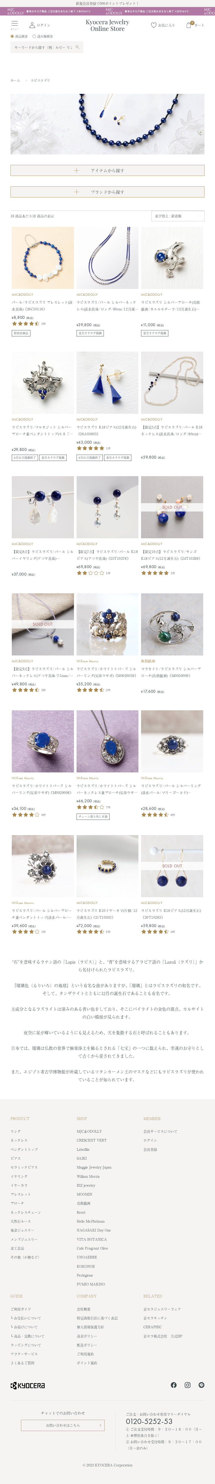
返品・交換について (29, 1336)
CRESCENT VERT (92, 1140)
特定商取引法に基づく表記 (97, 1317)
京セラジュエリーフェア (162, 1308)
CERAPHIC (152, 1326)
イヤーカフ (19, 1185)
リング (15, 1131)
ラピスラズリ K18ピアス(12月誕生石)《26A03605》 (106, 430)
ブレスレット (20, 1194)
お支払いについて (27, 1317)
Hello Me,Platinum (91, 1221)
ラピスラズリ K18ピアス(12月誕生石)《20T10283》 (171, 914)
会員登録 (150, 1149)
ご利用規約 (85, 1353)
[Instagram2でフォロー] (188, 1386)
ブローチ (17, 1203)
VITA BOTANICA (92, 1239)
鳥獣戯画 (148, 661)
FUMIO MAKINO (91, 1284)
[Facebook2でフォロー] (174, 1386)
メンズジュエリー (24, 1239)
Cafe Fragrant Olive (92, 1248)
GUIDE (16, 1296)
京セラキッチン (155, 1317)
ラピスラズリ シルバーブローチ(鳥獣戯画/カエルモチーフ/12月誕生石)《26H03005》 (170, 306)
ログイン (150, 1140)
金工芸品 (17, 1248)
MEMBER (152, 1118)
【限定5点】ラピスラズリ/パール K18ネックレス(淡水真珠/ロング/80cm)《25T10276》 (171, 430)
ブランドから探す (107, 192)
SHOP (82, 1118)
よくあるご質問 (22, 1362)
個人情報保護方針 (90, 1326)
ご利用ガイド (20, 1308)
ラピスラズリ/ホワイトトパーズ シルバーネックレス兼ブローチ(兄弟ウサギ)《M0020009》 (106, 789)
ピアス (15, 1158)
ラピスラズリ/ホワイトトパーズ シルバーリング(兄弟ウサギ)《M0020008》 (42, 789)
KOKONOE (86, 1266)
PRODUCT (20, 1118)
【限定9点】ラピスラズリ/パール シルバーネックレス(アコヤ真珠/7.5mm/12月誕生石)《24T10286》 (43, 672)
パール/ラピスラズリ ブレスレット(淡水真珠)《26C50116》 (42, 305)
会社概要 (83, 1308)
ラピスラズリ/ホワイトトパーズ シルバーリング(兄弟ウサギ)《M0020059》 (107, 672)
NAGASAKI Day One (94, 1230)
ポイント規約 (87, 1362)
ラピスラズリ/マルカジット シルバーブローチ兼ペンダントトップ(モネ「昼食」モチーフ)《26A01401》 (42, 430)
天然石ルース (20, 1221)
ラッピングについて (25, 1344)
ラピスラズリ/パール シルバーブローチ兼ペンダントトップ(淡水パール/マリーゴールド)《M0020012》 (42, 914)
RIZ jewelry (86, 1185)
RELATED (152, 1296)
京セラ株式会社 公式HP (162, 1336)
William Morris (88, 661)
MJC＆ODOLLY (89, 1131)
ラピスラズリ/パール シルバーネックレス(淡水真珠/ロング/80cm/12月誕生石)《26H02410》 (107, 306)
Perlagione (85, 1275)
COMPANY (87, 1296)
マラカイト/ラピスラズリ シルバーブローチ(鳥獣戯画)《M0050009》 (171, 672)
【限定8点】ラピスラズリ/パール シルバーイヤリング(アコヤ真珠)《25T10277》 (43, 555)
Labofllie (83, 1149)
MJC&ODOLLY (22, 295)
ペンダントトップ (24, 1149)
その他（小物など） (25, 1257)
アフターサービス (24, 1353)
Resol (81, 1212)
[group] (107, 11)
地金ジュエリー (22, 1230)
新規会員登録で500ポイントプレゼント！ (107, 3)
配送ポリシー (87, 1344)
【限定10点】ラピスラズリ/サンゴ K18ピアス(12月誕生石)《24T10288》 (171, 555)
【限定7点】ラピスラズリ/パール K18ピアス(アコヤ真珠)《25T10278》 (107, 555)
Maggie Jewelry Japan (94, 1167)
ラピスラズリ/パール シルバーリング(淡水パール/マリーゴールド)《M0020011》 (171, 789)
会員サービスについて (160, 1131)
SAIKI (82, 1158)
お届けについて (26, 1326)
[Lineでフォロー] (201, 1386)
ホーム (15, 80)
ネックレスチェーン (25, 1212)
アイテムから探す (107, 170)
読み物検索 (45, 36)
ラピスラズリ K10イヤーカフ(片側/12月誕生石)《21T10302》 (107, 914)
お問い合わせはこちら (63, 1425)
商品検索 (21, 36)
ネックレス (19, 1140)
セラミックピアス (24, 1167)
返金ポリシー (87, 1336)
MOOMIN (84, 1194)
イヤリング (19, 1176)
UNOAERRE (87, 1257)
